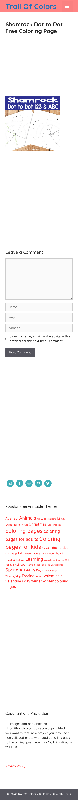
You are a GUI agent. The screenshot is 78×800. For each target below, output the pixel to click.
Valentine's (53, 576)
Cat (26, 525)
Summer (46, 570)
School (37, 565)
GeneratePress (61, 794)
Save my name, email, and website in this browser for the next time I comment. (39, 338)
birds (61, 518)
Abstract (11, 518)
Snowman (58, 565)
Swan (54, 571)
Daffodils (46, 548)
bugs (9, 524)
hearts (10, 559)
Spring (11, 569)
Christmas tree (54, 525)
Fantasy (27, 553)
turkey (39, 576)
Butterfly (18, 524)
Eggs (14, 554)
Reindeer (20, 564)
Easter (8, 554)
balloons (52, 519)
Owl (67, 560)
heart (59, 553)
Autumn (42, 518)
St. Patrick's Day (30, 570)
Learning (34, 559)
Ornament (60, 560)
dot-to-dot (60, 548)
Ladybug (20, 560)
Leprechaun (49, 560)
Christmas (38, 524)
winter (36, 581)
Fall (20, 553)
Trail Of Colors (30, 6)
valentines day (17, 581)
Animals (27, 518)
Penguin (9, 564)
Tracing (28, 576)
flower (37, 553)
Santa (30, 564)
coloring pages (24, 531)
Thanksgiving (13, 576)
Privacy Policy (15, 766)
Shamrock (47, 564)
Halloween (48, 553)
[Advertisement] (39, 68)
